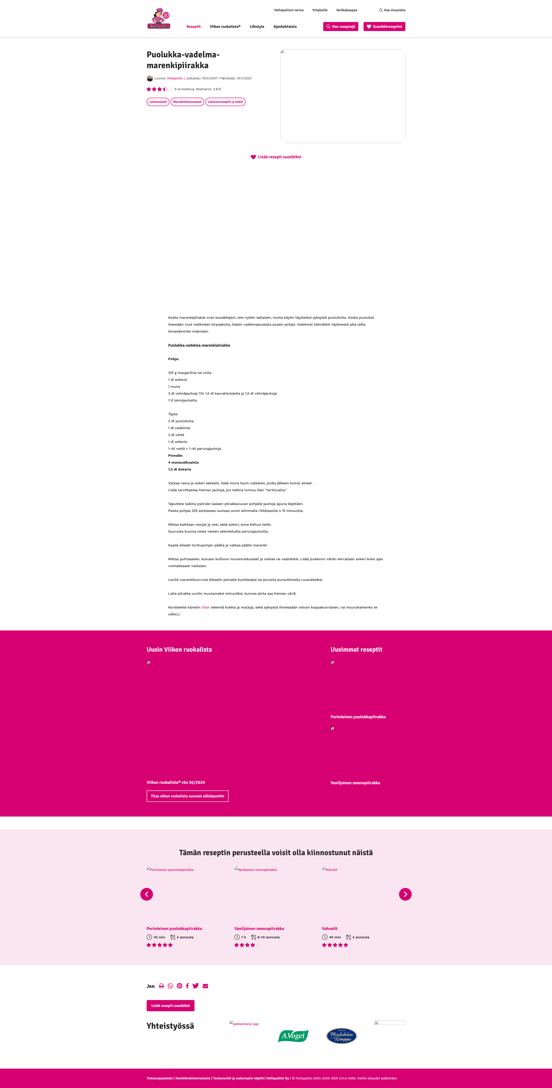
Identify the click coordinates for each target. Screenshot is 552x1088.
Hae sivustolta (394, 10)
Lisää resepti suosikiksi (170, 1005)
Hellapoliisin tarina (289, 10)
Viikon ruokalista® (225, 26)
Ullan (205, 607)
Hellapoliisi (175, 78)
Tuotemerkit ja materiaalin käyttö (238, 1078)
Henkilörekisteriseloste (193, 1078)
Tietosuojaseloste (160, 1078)
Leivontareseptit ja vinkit (225, 102)
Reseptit (194, 26)
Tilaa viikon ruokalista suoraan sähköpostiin (187, 796)
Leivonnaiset (158, 102)
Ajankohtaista (285, 26)
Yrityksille (320, 10)
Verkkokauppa (346, 10)
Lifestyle (257, 26)
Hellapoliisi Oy (278, 1078)
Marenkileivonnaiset (187, 102)
